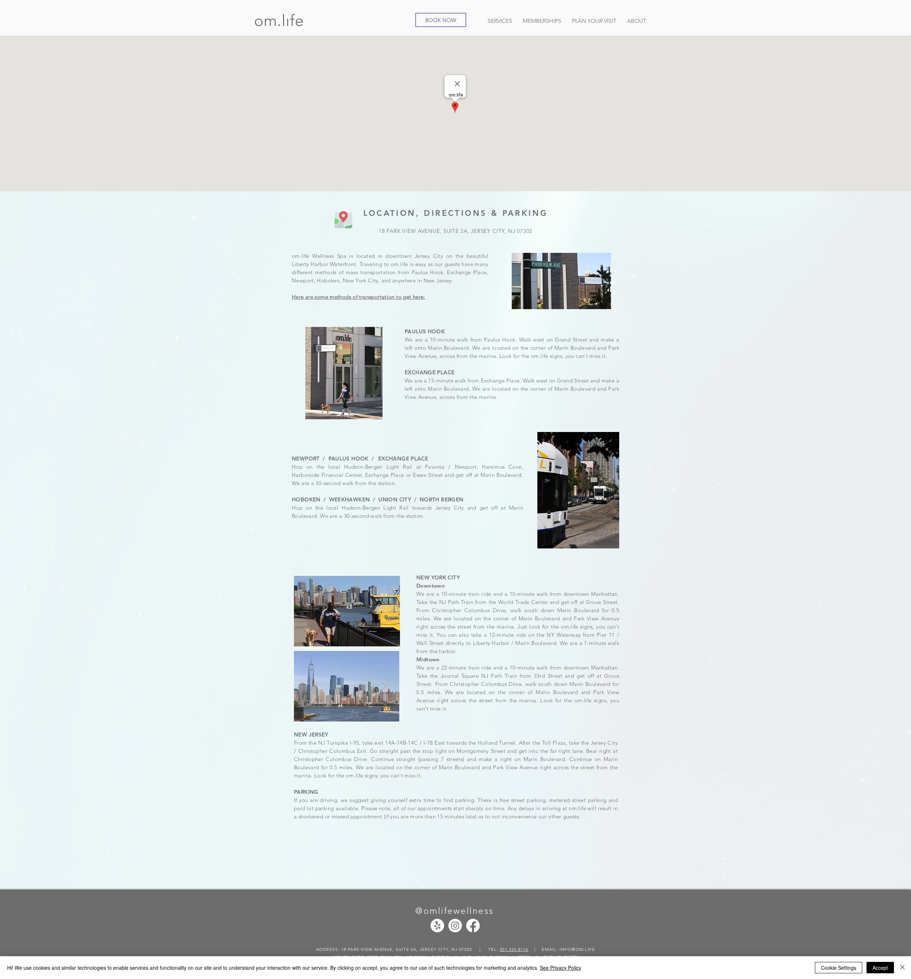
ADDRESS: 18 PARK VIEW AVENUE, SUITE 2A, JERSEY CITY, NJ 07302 (394, 949)
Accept (880, 967)
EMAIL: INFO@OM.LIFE (568, 949)
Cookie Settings (838, 967)
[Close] (902, 967)
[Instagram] (455, 925)
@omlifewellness (454, 910)
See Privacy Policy (560, 967)
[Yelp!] (437, 925)
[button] (499, 20)
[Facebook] (473, 925)
